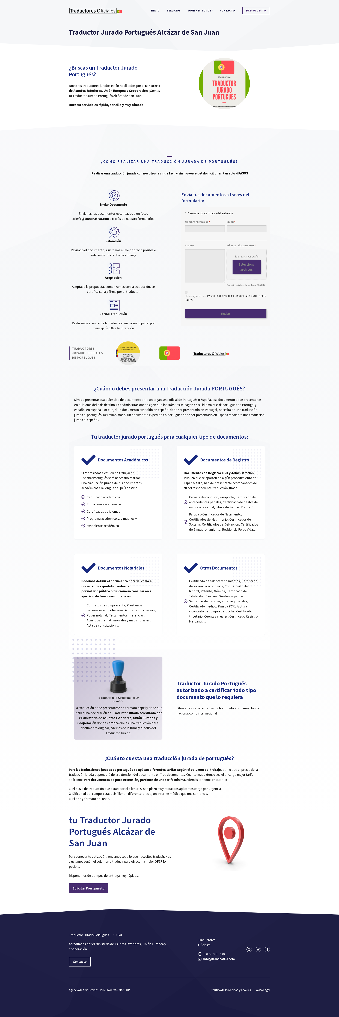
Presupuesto (256, 10)
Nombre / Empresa (197, 222)
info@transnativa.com (219, 959)
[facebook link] (267, 949)
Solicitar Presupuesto (89, 888)
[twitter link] (258, 949)
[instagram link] (249, 949)
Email (231, 222)
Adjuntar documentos (241, 245)
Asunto (189, 245)
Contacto (227, 10)
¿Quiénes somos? (200, 10)
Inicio (155, 10)
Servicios (174, 10)
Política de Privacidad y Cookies (231, 990)
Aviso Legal (263, 990)
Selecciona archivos (246, 267)
